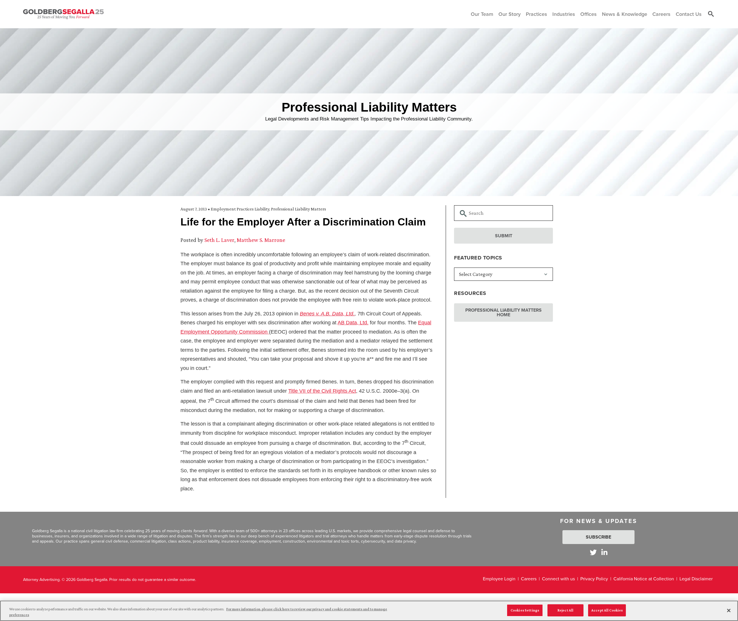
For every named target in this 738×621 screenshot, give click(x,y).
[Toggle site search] (711, 14)
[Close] (728, 610)
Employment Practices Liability (240, 208)
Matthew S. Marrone (261, 240)
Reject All (565, 610)
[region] (369, 611)
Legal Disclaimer (696, 578)
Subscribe (598, 537)
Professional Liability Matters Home (503, 312)
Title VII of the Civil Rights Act (322, 391)
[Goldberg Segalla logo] (63, 14)
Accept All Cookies (607, 610)
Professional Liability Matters (298, 208)
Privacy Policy (594, 578)
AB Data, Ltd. (353, 322)
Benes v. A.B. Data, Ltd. (327, 314)
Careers (528, 578)
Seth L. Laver (219, 240)
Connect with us (558, 578)
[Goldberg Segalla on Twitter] (593, 552)
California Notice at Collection (643, 578)
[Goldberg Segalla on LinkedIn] (604, 552)
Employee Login (499, 578)
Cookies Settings (525, 610)
